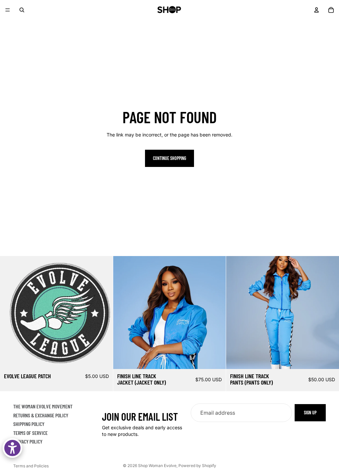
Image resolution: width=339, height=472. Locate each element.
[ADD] (103, 359)
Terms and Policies (31, 465)
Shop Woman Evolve (157, 465)
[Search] (22, 10)
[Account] (316, 10)
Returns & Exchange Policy (40, 415)
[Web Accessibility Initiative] (12, 448)
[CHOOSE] (216, 359)
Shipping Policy (28, 424)
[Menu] (7, 10)
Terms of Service (30, 433)
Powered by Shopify (197, 465)
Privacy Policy (27, 441)
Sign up (310, 412)
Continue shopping (169, 158)
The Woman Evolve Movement (43, 406)
